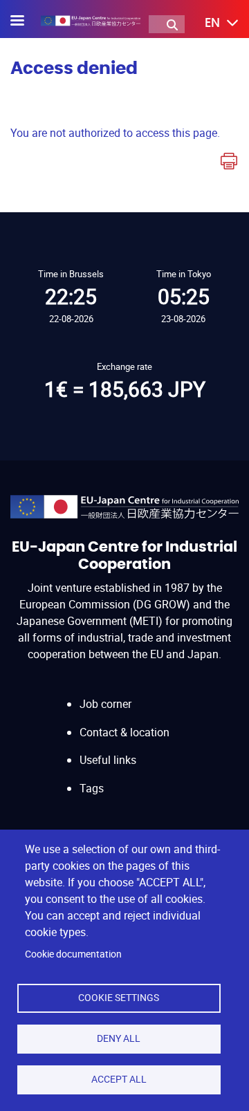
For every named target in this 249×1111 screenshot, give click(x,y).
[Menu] (25, 22)
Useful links (108, 759)
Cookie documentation (73, 954)
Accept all (119, 1079)
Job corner (105, 703)
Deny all (118, 1038)
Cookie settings (118, 997)
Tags (92, 788)
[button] (212, 23)
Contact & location (124, 732)
